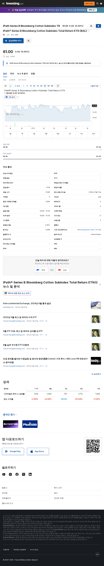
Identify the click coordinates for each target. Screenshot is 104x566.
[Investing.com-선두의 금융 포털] (14, 3)
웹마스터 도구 (7, 503)
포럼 (33, 73)
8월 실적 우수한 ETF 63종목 (16, 345)
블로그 (4, 488)
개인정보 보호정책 (19, 550)
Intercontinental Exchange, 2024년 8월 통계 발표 (27, 303)
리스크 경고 (34, 550)
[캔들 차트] (5, 86)
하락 (43, 270)
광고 (56, 493)
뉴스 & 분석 (22, 73)
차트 (12, 73)
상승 (65, 270)
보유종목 (12, 80)
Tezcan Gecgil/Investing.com (14, 321)
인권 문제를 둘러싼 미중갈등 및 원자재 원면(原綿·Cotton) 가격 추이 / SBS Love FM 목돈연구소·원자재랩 (45, 360)
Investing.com (8, 307)
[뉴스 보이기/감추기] (58, 86)
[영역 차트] (10, 86)
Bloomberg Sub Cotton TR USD (89, 230)
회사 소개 (58, 488)
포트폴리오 (6, 498)
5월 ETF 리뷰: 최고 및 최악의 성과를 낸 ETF (23, 331)
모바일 (4, 493)
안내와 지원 (58, 498)
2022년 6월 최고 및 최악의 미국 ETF (20, 317)
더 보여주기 (96, 374)
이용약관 (6, 550)
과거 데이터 (22, 80)
